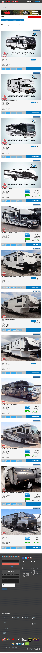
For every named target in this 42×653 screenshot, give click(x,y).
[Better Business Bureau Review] (20, 644)
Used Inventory (5, 619)
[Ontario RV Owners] (30, 639)
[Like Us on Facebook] (23, 558)
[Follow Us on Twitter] (26, 558)
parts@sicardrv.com (34, 566)
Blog (30, 4)
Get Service (14, 616)
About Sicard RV (35, 616)
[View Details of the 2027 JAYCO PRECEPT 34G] (21, 131)
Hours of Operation (5, 631)
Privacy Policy (35, 623)
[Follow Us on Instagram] (31, 558)
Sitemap (4, 634)
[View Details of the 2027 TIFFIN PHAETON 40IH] (21, 435)
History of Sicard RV (36, 617)
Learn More (11, 566)
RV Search (4, 621)
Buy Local (8, 648)
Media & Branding (5, 633)
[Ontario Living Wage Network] (27, 644)
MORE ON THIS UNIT (35, 68)
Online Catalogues (25, 618)
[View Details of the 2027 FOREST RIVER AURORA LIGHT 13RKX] (21, 479)
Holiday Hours (5, 632)
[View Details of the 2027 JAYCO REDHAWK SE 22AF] (21, 87)
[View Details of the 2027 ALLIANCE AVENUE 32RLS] (21, 305)
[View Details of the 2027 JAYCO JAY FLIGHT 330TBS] (21, 44)
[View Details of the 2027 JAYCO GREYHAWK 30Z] (21, 175)
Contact (3, 7)
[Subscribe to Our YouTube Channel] (28, 558)
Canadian (10, 647)
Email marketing (4, 568)
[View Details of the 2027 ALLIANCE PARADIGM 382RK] (21, 348)
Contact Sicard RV (5, 628)
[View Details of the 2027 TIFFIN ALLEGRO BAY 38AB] (21, 391)
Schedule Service (15, 619)
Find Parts (24, 616)
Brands (12, 4)
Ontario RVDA (14, 647)
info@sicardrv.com (34, 563)
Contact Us (4, 627)
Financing (17, 4)
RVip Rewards (35, 624)
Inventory (7, 4)
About (34, 4)
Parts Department (25, 617)
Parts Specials (25, 619)
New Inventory (5, 618)
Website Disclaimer (34, 647)
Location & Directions (6, 629)
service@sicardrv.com (34, 564)
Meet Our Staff (35, 618)
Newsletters (35, 619)
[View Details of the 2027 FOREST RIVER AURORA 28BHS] (21, 522)
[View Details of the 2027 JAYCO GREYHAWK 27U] (21, 219)
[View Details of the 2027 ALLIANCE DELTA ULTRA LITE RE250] (21, 263)
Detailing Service (15, 618)
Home (3, 4)
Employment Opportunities (34, 622)
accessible (31, 649)
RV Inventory (4, 616)
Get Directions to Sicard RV (6, 613)
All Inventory (4, 617)
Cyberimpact (7, 568)
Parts (26, 4)
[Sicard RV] (3, 1)
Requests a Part (25, 621)
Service (22, 4)
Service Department (16, 617)
